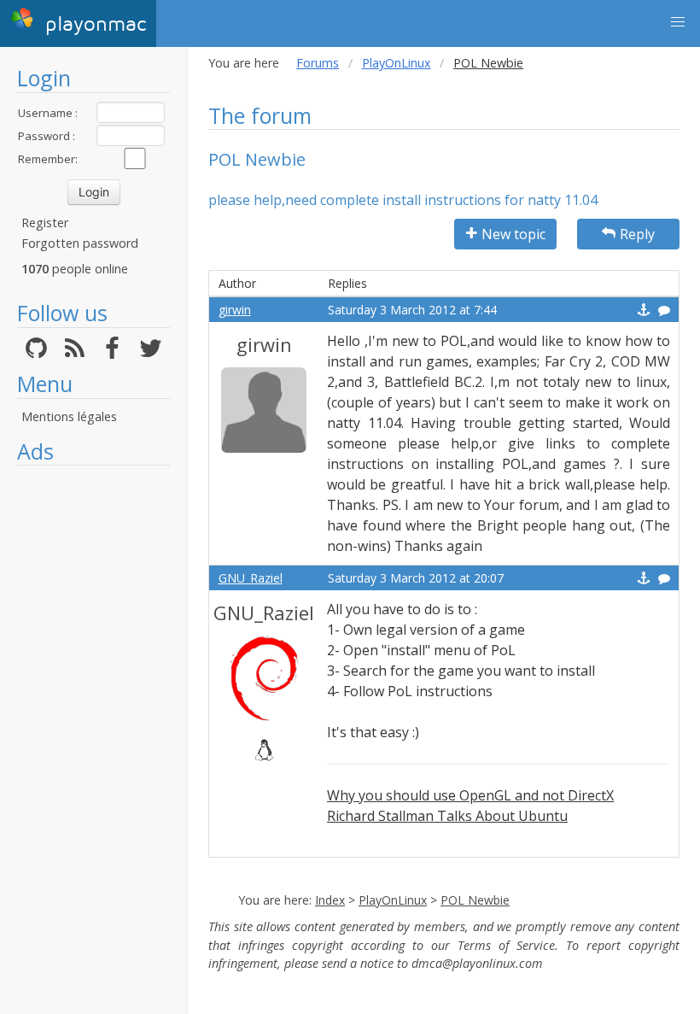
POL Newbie (475, 900)
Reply (637, 234)
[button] (678, 22)
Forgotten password (79, 243)
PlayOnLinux (396, 63)
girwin (235, 310)
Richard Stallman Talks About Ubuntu (447, 815)
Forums (317, 63)
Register (44, 222)
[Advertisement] (93, 730)
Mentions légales (69, 416)
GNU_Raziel (251, 578)
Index (330, 900)
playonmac (92, 24)
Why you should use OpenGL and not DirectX (470, 795)
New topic (513, 234)
